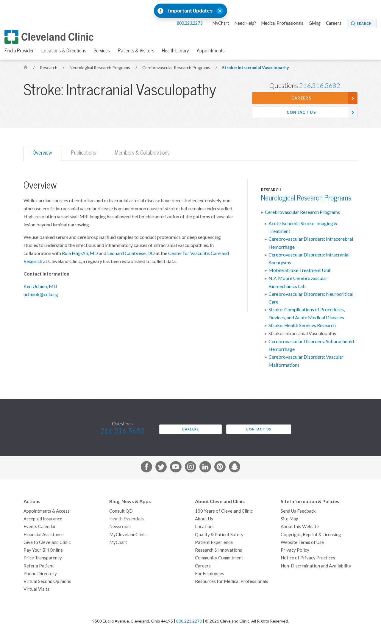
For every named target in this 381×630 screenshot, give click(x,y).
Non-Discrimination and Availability (316, 566)
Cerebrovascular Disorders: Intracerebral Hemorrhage (310, 243)
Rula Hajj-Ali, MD (80, 253)
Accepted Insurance (43, 519)
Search (364, 23)
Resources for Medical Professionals (231, 581)
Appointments (211, 50)
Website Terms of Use (302, 542)
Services (102, 50)
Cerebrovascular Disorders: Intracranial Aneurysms (308, 258)
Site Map (289, 519)
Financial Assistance (44, 534)
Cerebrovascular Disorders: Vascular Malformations (305, 361)
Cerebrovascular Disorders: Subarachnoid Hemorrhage (311, 345)
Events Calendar (40, 526)
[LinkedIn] (205, 468)
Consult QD (121, 511)
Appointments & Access (47, 511)
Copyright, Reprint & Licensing (311, 534)
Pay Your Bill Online (43, 550)
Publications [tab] (83, 152)
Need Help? (245, 23)
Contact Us (301, 112)
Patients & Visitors (136, 50)
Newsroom (120, 526)
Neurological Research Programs (100, 67)
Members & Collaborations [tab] (142, 152)
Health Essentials (126, 519)
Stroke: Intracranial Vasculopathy (255, 67)
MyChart (221, 23)
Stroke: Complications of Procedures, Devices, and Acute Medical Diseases (306, 313)
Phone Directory (40, 573)
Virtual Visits (36, 589)
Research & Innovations (218, 550)
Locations (205, 526)
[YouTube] (175, 468)
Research (49, 67)
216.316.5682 (319, 85)
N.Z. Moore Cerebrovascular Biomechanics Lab (297, 282)
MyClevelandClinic (127, 534)
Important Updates (190, 11)
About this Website (300, 526)
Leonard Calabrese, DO (131, 253)
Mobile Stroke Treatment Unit (299, 270)
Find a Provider (19, 50)
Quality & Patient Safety (219, 534)
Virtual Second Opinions (47, 581)
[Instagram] (190, 468)
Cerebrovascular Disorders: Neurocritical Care (310, 298)
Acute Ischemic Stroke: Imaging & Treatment (302, 227)
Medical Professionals (282, 23)
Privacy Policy (295, 550)
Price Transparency (43, 558)
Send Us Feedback (298, 511)
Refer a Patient (39, 566)
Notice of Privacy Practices (308, 558)
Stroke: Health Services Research (302, 325)
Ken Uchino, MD (40, 286)
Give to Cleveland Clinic (47, 542)
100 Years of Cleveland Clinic (224, 511)
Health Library (175, 50)
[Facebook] (146, 468)
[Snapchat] (234, 468)
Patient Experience (214, 542)
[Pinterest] (220, 468)
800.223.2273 (190, 23)
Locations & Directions (63, 50)
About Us (204, 519)
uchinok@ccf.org (41, 294)
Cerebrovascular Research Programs (176, 67)
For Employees (209, 573)
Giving (315, 23)
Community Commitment (219, 558)
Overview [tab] (42, 152)
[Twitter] (161, 468)
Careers (333, 23)
